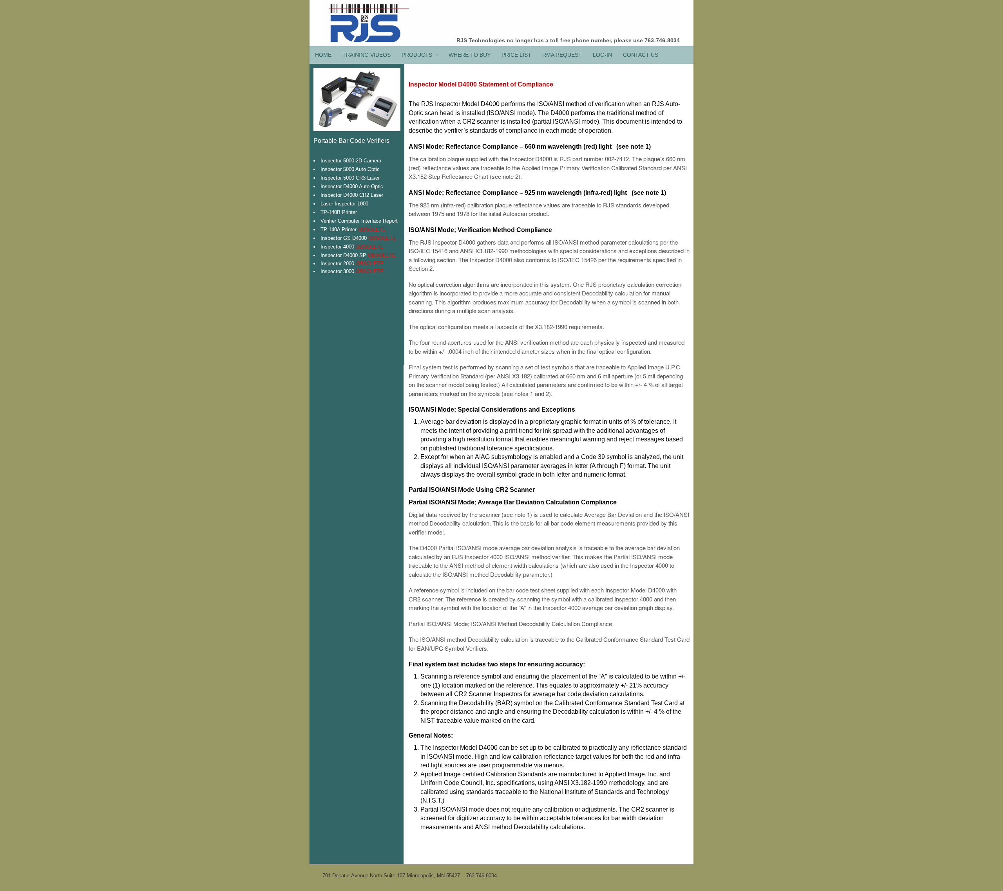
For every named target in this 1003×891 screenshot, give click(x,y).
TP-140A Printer (353, 229)
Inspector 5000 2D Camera (350, 161)
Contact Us (640, 55)
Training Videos (366, 55)
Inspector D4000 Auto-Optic (351, 186)
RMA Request (562, 55)
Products (417, 55)
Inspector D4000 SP (358, 255)
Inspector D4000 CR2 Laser (351, 195)
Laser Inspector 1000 (344, 204)
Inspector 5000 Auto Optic (350, 169)
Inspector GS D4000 (358, 238)
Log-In (602, 55)
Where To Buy (470, 55)
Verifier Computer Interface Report (359, 221)
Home (323, 55)
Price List (516, 55)
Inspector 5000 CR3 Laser (350, 178)
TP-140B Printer (338, 212)
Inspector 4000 (352, 247)
